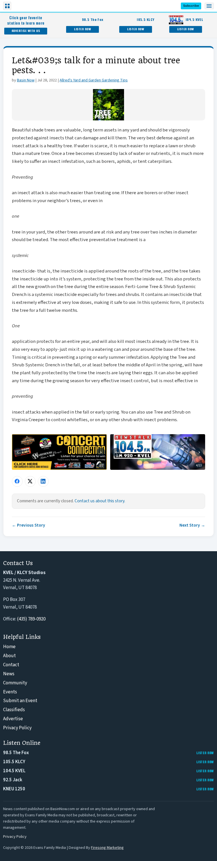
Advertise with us (26, 31)
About (9, 655)
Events (10, 692)
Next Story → (192, 525)
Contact (11, 664)
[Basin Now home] (25, 6)
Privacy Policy (17, 727)
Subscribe (191, 5)
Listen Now (82, 29)
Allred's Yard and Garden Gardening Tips (94, 80)
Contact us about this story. (100, 501)
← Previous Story (28, 525)
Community (15, 683)
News (8, 673)
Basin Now (25, 80)
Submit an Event (20, 700)
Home (9, 646)
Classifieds (14, 709)
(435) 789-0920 (31, 619)
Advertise (13, 718)
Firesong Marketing (107, 848)
